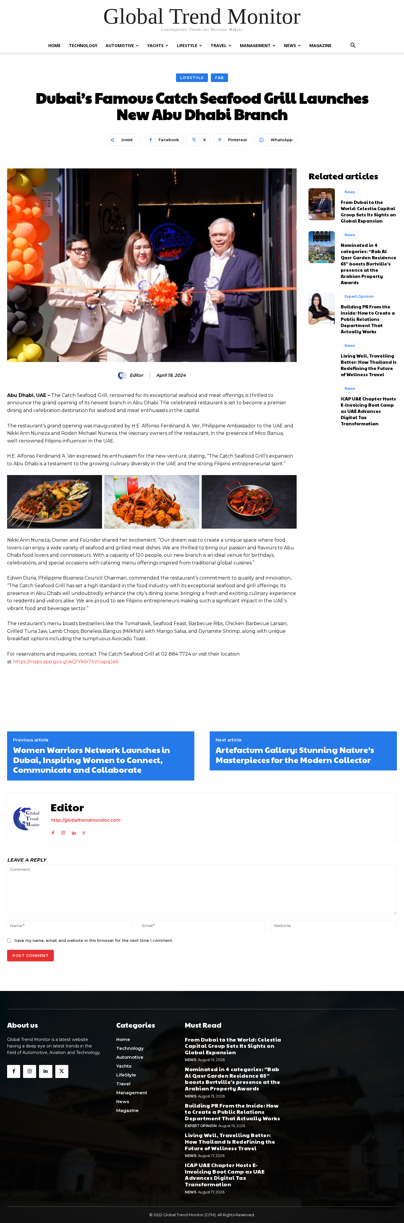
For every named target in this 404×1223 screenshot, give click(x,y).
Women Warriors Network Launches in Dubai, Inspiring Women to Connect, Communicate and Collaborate (91, 760)
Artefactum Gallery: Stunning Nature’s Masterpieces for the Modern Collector (295, 755)
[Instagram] (63, 831)
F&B (219, 77)
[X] (84, 831)
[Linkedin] (73, 831)
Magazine (320, 45)
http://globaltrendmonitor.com (85, 820)
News (290, 45)
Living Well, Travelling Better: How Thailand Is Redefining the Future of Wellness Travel (369, 365)
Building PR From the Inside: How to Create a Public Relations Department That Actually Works (368, 318)
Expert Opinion (359, 296)
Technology (83, 45)
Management (255, 45)
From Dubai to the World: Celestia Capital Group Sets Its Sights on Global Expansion (368, 211)
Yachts (155, 45)
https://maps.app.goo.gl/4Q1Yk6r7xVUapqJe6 (65, 661)
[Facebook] (53, 831)
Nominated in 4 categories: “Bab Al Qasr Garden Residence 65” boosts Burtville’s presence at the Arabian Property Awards (368, 263)
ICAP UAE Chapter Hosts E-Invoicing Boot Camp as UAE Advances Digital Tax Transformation (368, 411)
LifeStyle (187, 45)
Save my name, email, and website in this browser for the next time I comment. (93, 940)
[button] (353, 46)
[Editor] (123, 375)
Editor (136, 375)
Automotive (120, 45)
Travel (219, 45)
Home (54, 45)
